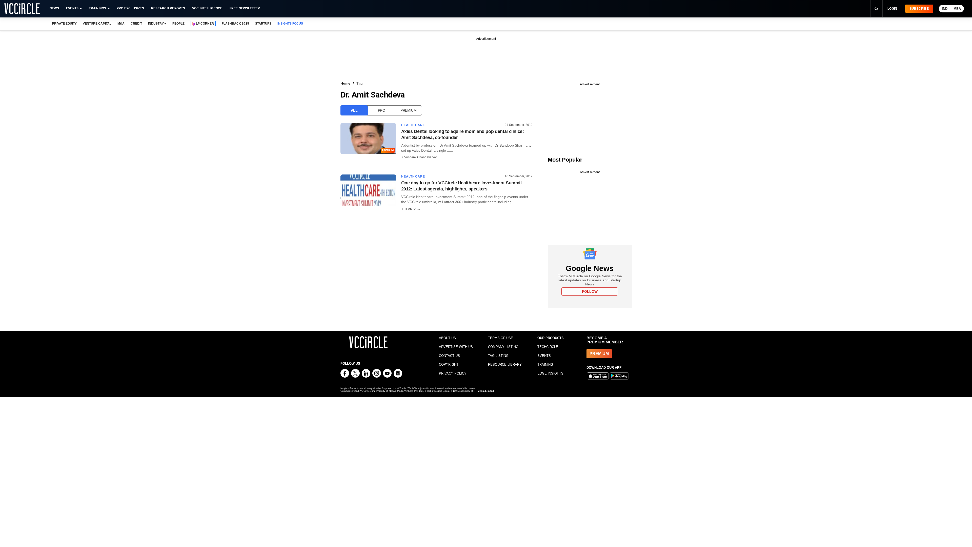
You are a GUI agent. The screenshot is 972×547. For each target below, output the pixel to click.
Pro (381, 110)
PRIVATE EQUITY (64, 23)
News (54, 8)
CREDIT (136, 23)
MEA (957, 9)
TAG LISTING (498, 356)
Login (892, 8)
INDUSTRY (156, 23)
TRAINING (545, 364)
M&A (121, 23)
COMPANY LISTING (503, 347)
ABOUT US (447, 338)
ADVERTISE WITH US (456, 347)
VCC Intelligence (207, 8)
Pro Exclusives (130, 8)
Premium (408, 110)
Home (345, 83)
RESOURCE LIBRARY (505, 364)
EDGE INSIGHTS (550, 373)
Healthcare (413, 125)
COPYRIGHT (448, 364)
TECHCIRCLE (547, 347)
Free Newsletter (245, 8)
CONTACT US (449, 356)
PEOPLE (178, 23)
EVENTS (544, 356)
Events (72, 8)
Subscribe (919, 8)
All (354, 110)
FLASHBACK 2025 (235, 23)
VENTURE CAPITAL (97, 23)
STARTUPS (263, 23)
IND (944, 9)
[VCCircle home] (22, 8)
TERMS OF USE (500, 338)
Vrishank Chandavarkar (420, 157)
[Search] (876, 8)
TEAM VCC (412, 209)
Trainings (97, 8)
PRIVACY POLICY (453, 373)
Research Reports (168, 8)
